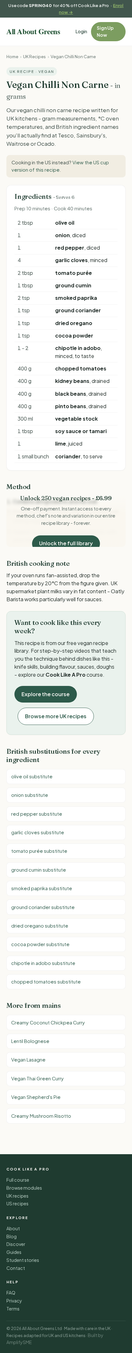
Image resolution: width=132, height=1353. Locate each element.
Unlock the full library (66, 543)
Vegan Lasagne (28, 1059)
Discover (15, 1244)
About (13, 1228)
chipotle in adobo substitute (43, 963)
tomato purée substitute (39, 851)
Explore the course (45, 694)
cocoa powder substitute (40, 944)
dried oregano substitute (39, 926)
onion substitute (29, 795)
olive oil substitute (32, 776)
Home (12, 56)
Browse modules (24, 1188)
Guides (13, 1252)
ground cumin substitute (38, 870)
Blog (11, 1236)
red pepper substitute (36, 814)
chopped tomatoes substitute (46, 981)
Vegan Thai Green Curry (37, 1078)
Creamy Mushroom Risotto (41, 1116)
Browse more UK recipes (56, 716)
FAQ (10, 1292)
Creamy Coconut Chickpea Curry (48, 1022)
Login (81, 31)
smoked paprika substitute (41, 888)
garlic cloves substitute (37, 832)
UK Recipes (34, 56)
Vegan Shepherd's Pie (36, 1097)
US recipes (17, 1203)
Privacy (14, 1300)
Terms (13, 1308)
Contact (15, 1268)
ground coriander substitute (43, 907)
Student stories (22, 1260)
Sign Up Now (105, 31)
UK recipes (17, 1196)
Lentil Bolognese (30, 1041)
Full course (17, 1180)
